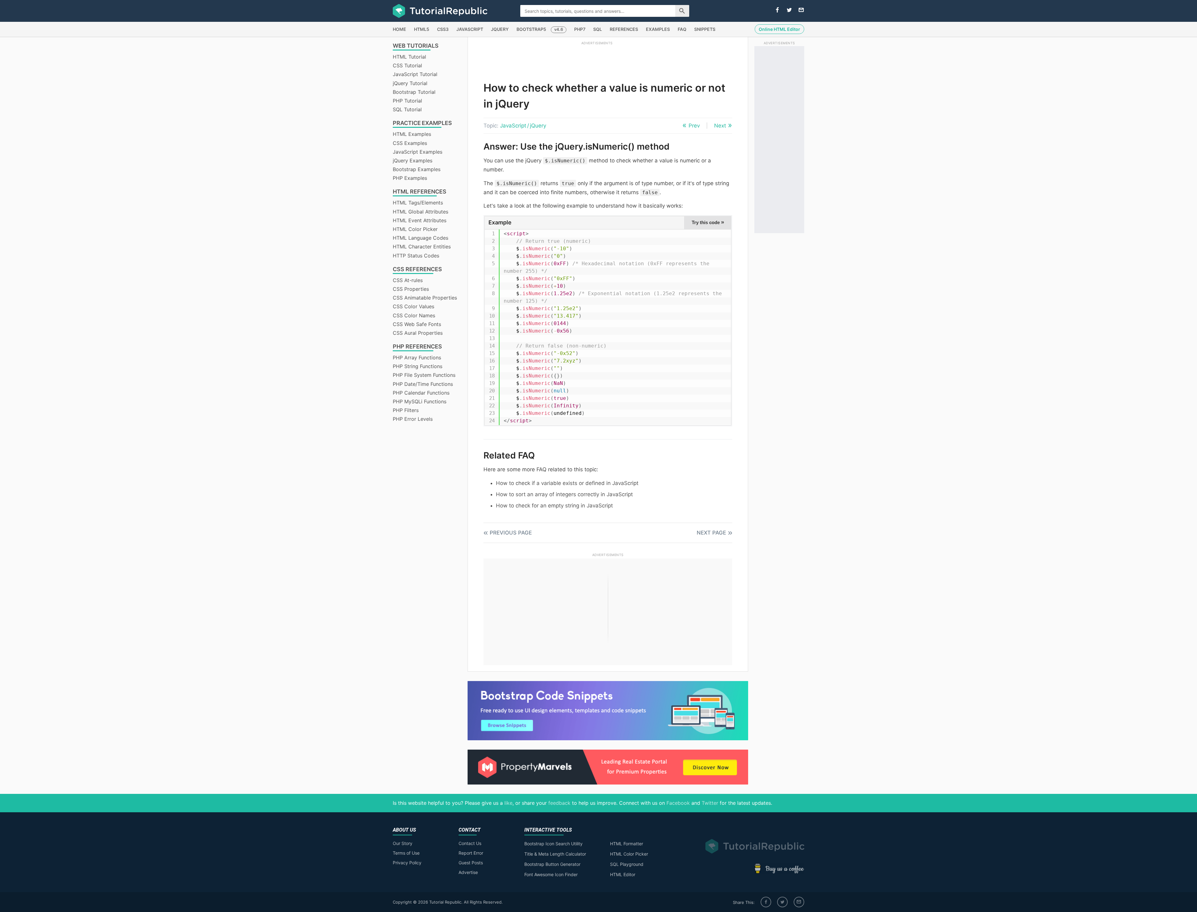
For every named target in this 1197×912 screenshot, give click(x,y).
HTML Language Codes (420, 238)
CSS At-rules (408, 280)
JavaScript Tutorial (415, 74)
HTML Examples (412, 134)
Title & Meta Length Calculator (555, 854)
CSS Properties (411, 289)
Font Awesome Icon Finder (551, 874)
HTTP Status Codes (416, 255)
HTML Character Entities (422, 246)
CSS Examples (410, 143)
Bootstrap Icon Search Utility (553, 843)
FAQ (682, 29)
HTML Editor (622, 874)
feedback (559, 803)
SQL (597, 29)
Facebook (678, 803)
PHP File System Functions (424, 375)
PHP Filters (406, 410)
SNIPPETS (704, 29)
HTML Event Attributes (419, 220)
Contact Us (470, 843)
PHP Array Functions (417, 357)
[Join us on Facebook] (777, 10)
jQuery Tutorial (410, 83)
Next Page (711, 533)
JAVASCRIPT (469, 29)
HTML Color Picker (415, 229)
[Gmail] (799, 902)
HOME (399, 29)
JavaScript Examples (417, 152)
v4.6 (558, 29)
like (508, 803)
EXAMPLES (658, 29)
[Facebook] (766, 902)
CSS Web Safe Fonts (417, 324)
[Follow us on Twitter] (789, 10)
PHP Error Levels (413, 419)
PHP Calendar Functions (421, 393)
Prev (694, 125)
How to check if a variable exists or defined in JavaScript (567, 483)
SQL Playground (626, 864)
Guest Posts (471, 862)
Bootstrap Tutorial (414, 92)
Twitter (710, 803)
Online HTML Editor (779, 29)
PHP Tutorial (407, 101)
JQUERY (500, 29)
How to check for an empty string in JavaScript (554, 505)
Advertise (468, 872)
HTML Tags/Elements (418, 202)
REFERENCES (624, 29)
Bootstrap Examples (416, 169)
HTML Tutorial (409, 57)
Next (720, 125)
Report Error (471, 853)
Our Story (402, 843)
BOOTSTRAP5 (531, 29)
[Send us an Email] (801, 10)
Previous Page (511, 533)
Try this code (708, 222)
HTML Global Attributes (420, 212)
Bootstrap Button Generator (552, 864)
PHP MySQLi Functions (419, 401)
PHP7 (579, 29)
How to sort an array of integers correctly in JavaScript (564, 494)
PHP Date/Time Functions (423, 384)
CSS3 (443, 29)
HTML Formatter (626, 843)
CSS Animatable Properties (425, 298)
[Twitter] (782, 902)
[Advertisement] (596, 60)
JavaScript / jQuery (523, 125)
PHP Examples (410, 178)
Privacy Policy (407, 862)
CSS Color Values (413, 306)
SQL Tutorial (407, 109)
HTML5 (421, 29)
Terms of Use (406, 853)
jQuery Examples (412, 160)
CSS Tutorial (407, 65)
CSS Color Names (414, 315)
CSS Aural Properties (418, 333)
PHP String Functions (417, 366)
